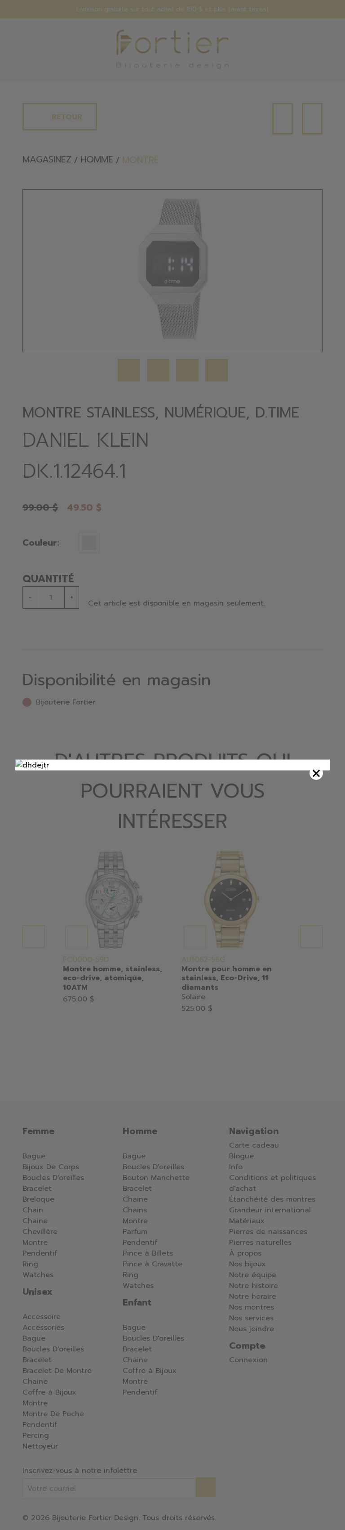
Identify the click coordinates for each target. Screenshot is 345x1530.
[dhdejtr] (172, 765)
